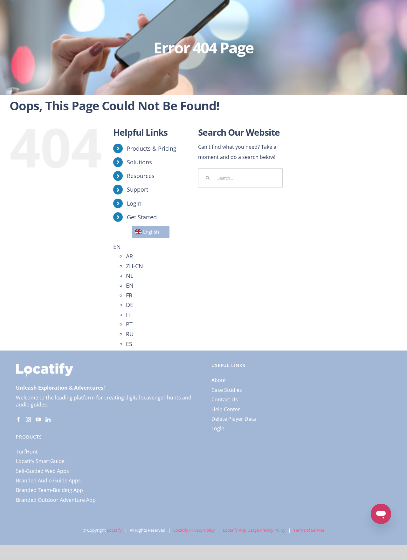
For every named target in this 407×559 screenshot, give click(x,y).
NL (129, 275)
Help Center (225, 409)
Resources (141, 176)
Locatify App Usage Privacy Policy (254, 530)
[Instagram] (28, 419)
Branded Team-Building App (49, 490)
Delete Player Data (233, 418)
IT (128, 314)
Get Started (142, 217)
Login (134, 203)
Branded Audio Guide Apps (48, 480)
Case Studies (226, 389)
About (218, 380)
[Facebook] (18, 419)
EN (117, 246)
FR (129, 295)
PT (129, 324)
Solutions (139, 162)
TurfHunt (27, 451)
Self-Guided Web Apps (42, 470)
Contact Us (224, 399)
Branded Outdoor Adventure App (56, 499)
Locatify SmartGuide (40, 461)
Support (137, 189)
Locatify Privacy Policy (194, 530)
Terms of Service (308, 530)
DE (129, 305)
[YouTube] (38, 419)
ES (129, 344)
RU (130, 334)
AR (129, 256)
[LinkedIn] (48, 419)
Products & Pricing (151, 148)
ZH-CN (134, 266)
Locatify (114, 530)
